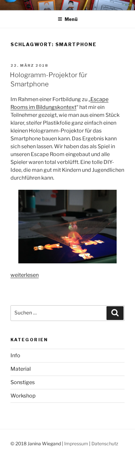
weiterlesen (24, 275)
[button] (67, 226)
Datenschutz (104, 443)
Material (20, 369)
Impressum (76, 443)
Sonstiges (22, 382)
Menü (71, 19)
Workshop (23, 396)
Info (15, 355)
